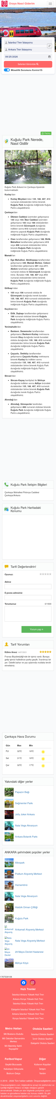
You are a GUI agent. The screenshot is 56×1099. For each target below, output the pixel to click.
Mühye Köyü (21, 963)
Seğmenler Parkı (24, 803)
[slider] (45, 574)
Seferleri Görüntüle (27, 64)
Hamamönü (21, 885)
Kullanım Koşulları (42, 1064)
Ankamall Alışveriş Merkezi (29, 929)
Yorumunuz (10, 603)
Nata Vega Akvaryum (26, 825)
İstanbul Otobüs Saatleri (42, 1034)
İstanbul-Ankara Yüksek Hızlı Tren (28, 994)
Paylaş (47, 133)
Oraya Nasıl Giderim (22, 3)
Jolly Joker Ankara (25, 814)
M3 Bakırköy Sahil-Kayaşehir (13, 1047)
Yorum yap (36, 629)
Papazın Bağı (22, 792)
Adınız (8, 581)
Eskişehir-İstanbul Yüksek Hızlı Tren (28, 1009)
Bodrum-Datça (13, 1073)
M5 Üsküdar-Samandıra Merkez (13, 1040)
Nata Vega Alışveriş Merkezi (30, 940)
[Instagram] (33, 983)
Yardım (42, 1073)
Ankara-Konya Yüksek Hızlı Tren (28, 998)
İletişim (42, 1068)
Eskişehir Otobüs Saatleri (43, 1043)
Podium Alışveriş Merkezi (28, 873)
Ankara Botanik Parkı (26, 836)
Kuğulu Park (21, 918)
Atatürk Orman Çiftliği (26, 907)
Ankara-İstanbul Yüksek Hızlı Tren (28, 1013)
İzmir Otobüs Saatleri (43, 1038)
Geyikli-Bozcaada (13, 1064)
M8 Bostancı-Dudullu (13, 1033)
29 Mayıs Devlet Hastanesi (29, 951)
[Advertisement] (28, 104)
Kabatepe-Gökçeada (13, 1068)
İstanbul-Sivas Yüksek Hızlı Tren (28, 1003)
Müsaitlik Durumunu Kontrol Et (26, 70)
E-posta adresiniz (13, 592)
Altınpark (19, 862)
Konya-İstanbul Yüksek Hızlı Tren (28, 1018)
